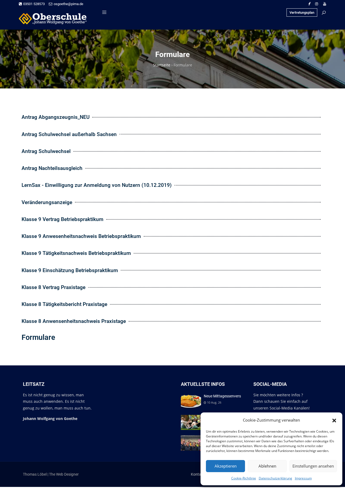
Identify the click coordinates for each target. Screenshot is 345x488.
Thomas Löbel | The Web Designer (51, 474)
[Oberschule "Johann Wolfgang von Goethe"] (55, 19)
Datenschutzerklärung (275, 478)
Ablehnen (267, 466)
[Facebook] (309, 4)
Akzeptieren (226, 466)
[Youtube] (324, 4)
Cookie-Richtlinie (243, 478)
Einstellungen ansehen (313, 466)
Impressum (303, 478)
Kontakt (197, 474)
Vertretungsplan (301, 12)
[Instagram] (316, 4)
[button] (334, 420)
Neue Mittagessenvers (222, 396)
